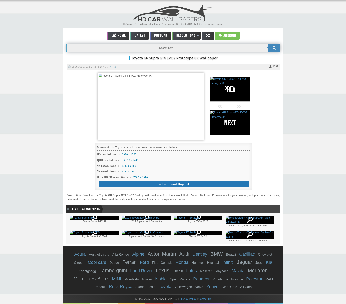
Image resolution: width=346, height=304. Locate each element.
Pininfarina (220, 279)
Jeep (259, 262)
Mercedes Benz (91, 278)
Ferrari (129, 262)
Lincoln (178, 271)
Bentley (200, 254)
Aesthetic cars (99, 254)
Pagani (185, 279)
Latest (140, 35)
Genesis (166, 262)
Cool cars (97, 262)
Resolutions (184, 36)
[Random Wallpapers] (208, 36)
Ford (144, 262)
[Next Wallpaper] (230, 122)
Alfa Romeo (120, 254)
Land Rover (141, 270)
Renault (100, 287)
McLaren (258, 270)
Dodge (114, 262)
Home (121, 35)
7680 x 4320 (140, 177)
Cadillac (247, 254)
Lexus (162, 270)
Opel (173, 279)
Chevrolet (265, 254)
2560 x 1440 (131, 160)
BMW (216, 254)
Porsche (237, 279)
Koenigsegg (87, 271)
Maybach (221, 271)
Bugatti (231, 254)
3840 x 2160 (129, 166)
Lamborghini (113, 270)
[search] (274, 48)
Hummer (198, 262)
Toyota (113, 67)
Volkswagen (183, 287)
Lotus (191, 270)
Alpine (138, 254)
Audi (184, 254)
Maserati (206, 271)
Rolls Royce (120, 286)
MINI (116, 278)
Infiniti (228, 262)
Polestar (254, 278)
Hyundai (213, 262)
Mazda (238, 270)
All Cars (246, 287)
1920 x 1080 (129, 154)
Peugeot (201, 278)
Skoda (140, 287)
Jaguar (244, 262)
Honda (182, 262)
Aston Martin (162, 254)
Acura (80, 254)
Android (229, 35)
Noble (161, 278)
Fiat (154, 262)
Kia (269, 262)
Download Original (175, 184)
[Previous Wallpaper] (230, 89)
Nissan (147, 279)
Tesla (151, 287)
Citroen (79, 262)
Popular (160, 35)
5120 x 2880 (129, 171)
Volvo (199, 287)
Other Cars (229, 287)
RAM (269, 279)
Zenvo (212, 286)
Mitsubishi (131, 279)
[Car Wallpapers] (173, 20)
